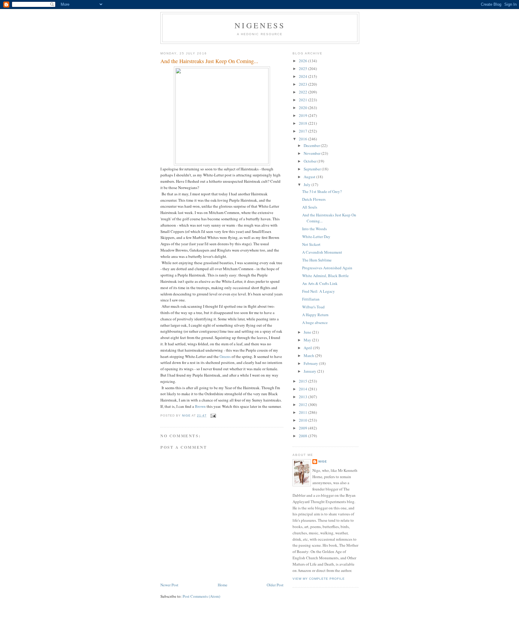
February (311, 363)
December (312, 145)
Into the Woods (314, 228)
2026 (303, 60)
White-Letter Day (316, 236)
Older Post (275, 585)
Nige (322, 461)
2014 (303, 389)
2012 (303, 404)
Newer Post (169, 585)
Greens (225, 356)
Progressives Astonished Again (327, 267)
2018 (303, 123)
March (309, 355)
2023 (303, 84)
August (310, 176)
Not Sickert (311, 244)
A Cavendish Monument (322, 252)
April (308, 347)
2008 (303, 435)
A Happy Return (315, 314)
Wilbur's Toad (313, 307)
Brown (200, 406)
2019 (303, 115)
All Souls (309, 207)
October (310, 161)
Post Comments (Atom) (201, 596)
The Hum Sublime (317, 260)
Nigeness (260, 25)
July (307, 184)
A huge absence (315, 322)
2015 (303, 381)
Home (222, 585)
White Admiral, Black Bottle (325, 275)
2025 (303, 68)
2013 (303, 396)
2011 (303, 412)
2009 (303, 428)
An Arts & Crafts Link (320, 283)
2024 (303, 76)
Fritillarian (311, 299)
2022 (303, 92)
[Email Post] (213, 415)
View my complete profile (319, 578)
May (308, 340)
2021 (303, 99)
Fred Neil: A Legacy (318, 291)
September (313, 169)
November (312, 153)
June (308, 332)
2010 (303, 420)
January (310, 371)
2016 (303, 139)
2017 (303, 131)
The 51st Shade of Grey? (322, 191)
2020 (303, 107)
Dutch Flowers (314, 199)
